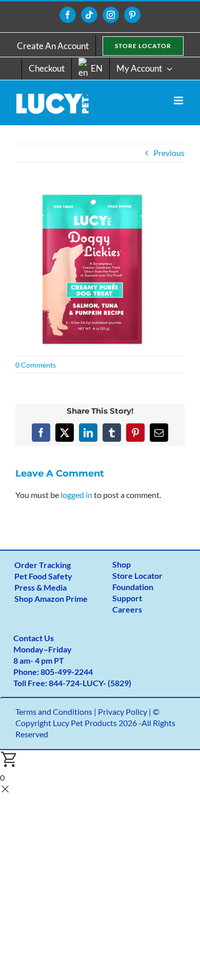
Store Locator (137, 575)
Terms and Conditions (53, 711)
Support (127, 598)
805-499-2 (60, 671)
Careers (127, 609)
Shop (121, 564)
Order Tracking (42, 565)
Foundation (132, 587)
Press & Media (40, 587)
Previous (169, 152)
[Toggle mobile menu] (179, 100)
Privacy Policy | (125, 711)
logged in (76, 495)
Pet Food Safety (43, 576)
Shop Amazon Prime (51, 598)
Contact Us (33, 638)
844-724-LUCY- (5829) (90, 683)
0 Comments (35, 364)
